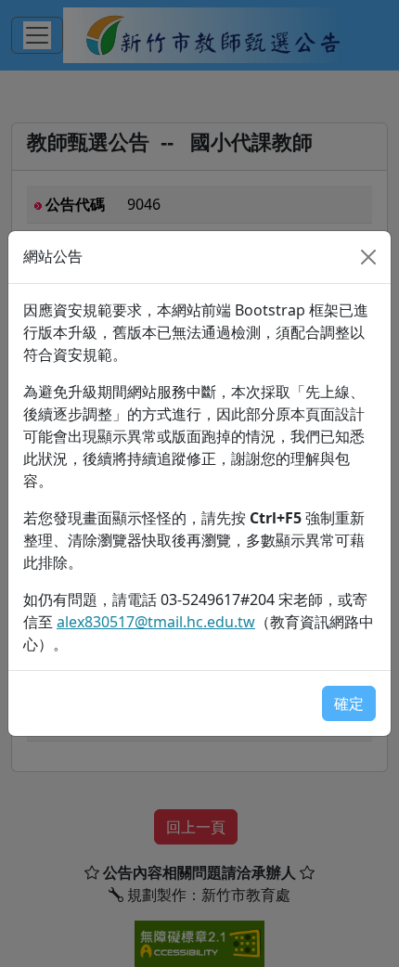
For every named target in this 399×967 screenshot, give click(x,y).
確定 (349, 703)
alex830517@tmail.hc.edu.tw (156, 622)
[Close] (368, 257)
